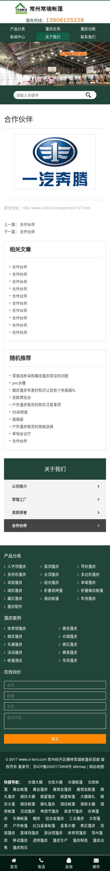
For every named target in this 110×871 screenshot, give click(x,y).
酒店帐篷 (51, 598)
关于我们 (52, 36)
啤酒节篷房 (49, 811)
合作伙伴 (27, 224)
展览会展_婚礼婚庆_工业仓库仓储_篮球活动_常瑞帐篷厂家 (55, 9)
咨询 (69, 866)
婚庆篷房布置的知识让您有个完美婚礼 (44, 390)
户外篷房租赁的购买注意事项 (36, 404)
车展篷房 (14, 644)
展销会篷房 (62, 789)
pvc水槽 (19, 382)
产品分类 (17, 28)
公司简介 (19, 486)
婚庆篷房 (14, 636)
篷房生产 (60, 840)
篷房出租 (88, 28)
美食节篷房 (73, 811)
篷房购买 (20, 847)
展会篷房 (40, 789)
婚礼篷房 (47, 803)
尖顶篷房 (51, 574)
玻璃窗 (17, 419)
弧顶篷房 (51, 566)
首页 (14, 866)
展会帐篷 (20, 789)
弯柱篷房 (88, 566)
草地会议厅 (21, 433)
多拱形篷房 (16, 574)
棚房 (36, 818)
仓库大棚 (55, 782)
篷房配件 (14, 606)
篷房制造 (80, 840)
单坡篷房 (88, 582)
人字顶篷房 (16, 566)
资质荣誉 (19, 512)
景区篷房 (69, 644)
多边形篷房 (90, 574)
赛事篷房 (69, 652)
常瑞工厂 (19, 499)
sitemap (79, 766)
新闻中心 (17, 36)
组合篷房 (51, 582)
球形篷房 (14, 590)
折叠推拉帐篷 (92, 590)
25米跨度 (20, 412)
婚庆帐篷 (27, 803)
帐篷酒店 (14, 660)
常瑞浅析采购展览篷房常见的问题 (40, 375)
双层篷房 (14, 582)
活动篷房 (14, 652)
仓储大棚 (35, 782)
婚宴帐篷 (67, 796)
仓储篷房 (69, 636)
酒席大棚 (87, 803)
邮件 (96, 866)
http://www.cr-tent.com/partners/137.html (57, 207)
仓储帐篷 (75, 782)
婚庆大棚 (27, 796)
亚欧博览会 (21, 397)
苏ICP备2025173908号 (53, 766)
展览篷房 (69, 628)
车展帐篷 (20, 818)
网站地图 (96, 766)
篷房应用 (52, 28)
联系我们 (88, 36)
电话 (41, 866)
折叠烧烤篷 (53, 590)
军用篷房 (88, 598)
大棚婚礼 (87, 796)
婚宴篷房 (47, 796)
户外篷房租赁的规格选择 (32, 426)
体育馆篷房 (16, 628)
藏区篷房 (14, 598)
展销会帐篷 (86, 789)
